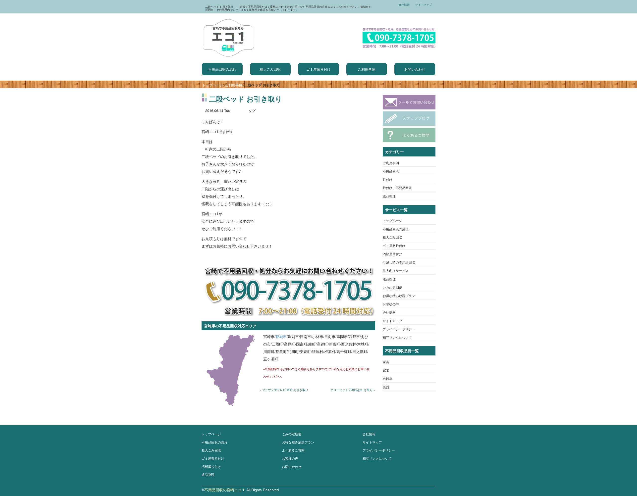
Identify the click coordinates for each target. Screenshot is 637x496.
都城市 (281, 336)
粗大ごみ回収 (270, 69)
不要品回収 (391, 171)
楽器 (386, 387)
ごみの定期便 (392, 287)
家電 (386, 370)
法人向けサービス (396, 270)
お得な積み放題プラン (399, 295)
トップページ (212, 84)
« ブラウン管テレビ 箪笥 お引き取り (284, 390)
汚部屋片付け (392, 253)
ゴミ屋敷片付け (318, 69)
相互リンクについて (397, 337)
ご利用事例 (366, 69)
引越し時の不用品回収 (399, 262)
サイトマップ (423, 4)
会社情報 (404, 4)
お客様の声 (391, 304)
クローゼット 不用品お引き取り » (352, 390)
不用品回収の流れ (222, 69)
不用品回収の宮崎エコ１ (224, 489)
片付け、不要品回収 (397, 187)
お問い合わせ (414, 69)
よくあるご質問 (293, 450)
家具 (386, 361)
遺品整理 (389, 196)
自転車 (387, 378)
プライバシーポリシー (399, 329)
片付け (387, 179)
